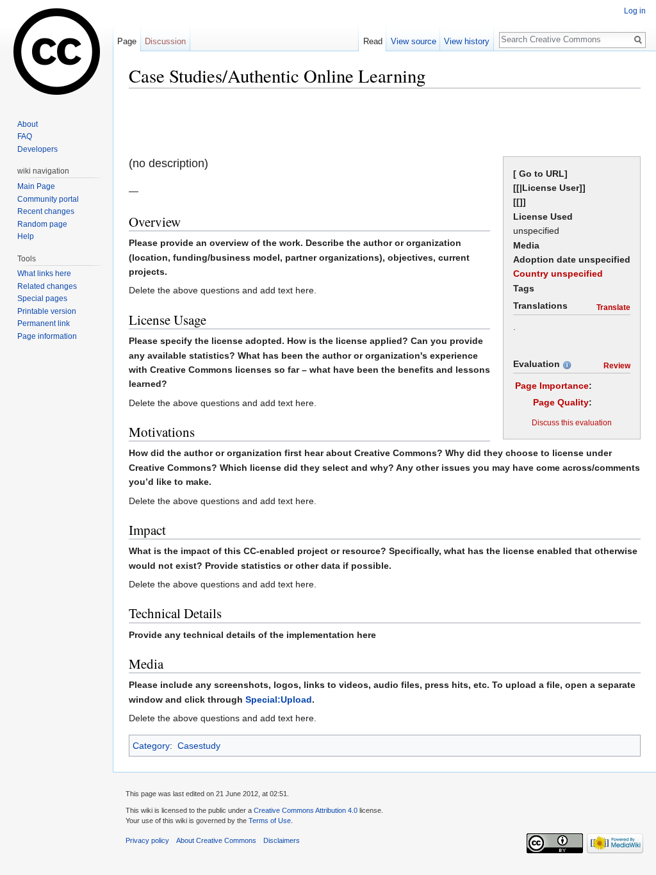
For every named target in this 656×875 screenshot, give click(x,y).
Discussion (165, 41)
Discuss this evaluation (572, 422)
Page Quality (561, 402)
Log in (635, 10)
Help (25, 236)
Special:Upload (278, 699)
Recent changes (45, 211)
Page (126, 41)
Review (616, 365)
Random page (42, 224)
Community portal (48, 199)
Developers (37, 149)
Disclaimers (281, 840)
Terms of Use (270, 820)
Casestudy (198, 745)
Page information (47, 336)
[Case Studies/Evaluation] (566, 364)
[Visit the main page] (56, 51)
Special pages (42, 298)
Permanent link (43, 323)
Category (151, 745)
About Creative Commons (216, 840)
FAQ (24, 136)
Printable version (46, 311)
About (27, 124)
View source (413, 41)
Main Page (36, 186)
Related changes (47, 286)
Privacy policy (147, 840)
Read (372, 41)
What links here (44, 273)
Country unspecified (558, 273)
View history (466, 41)
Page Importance (552, 385)
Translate (613, 307)
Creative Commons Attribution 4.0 (305, 810)
